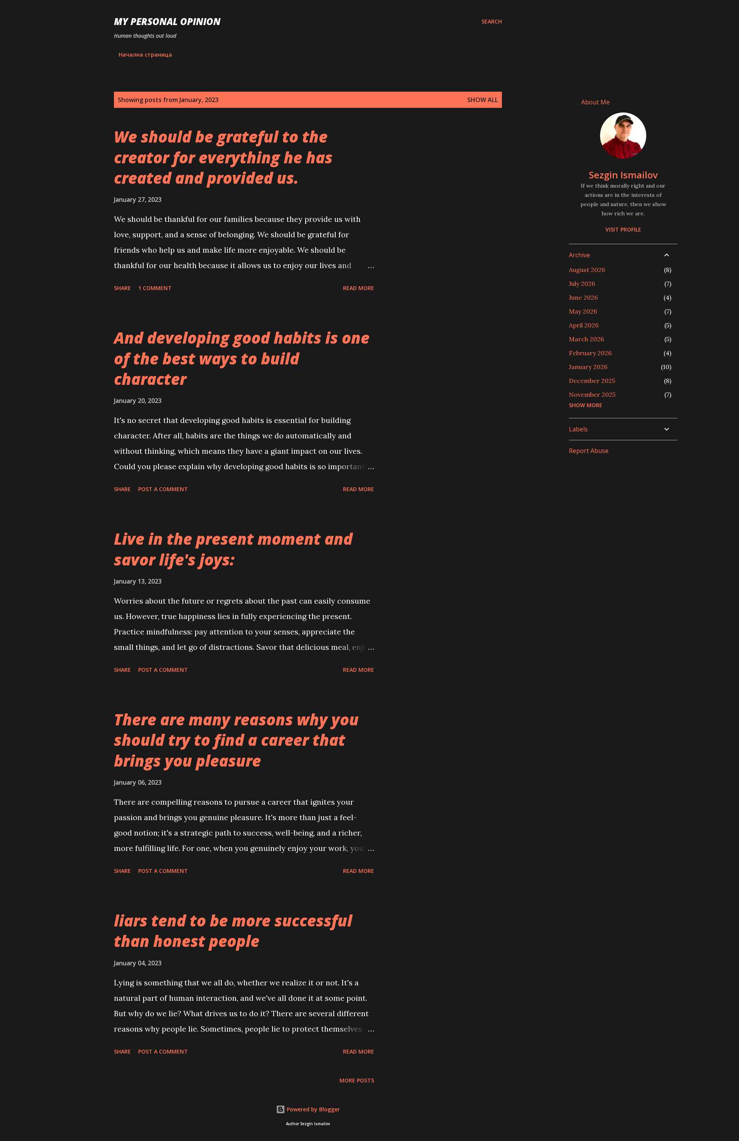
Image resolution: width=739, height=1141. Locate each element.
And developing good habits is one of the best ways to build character (242, 358)
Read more (358, 288)
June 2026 (583, 297)
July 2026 (582, 283)
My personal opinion (167, 21)
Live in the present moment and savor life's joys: (233, 549)
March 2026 (586, 339)
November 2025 (592, 394)
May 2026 (583, 311)
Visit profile (623, 229)
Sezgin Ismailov (623, 174)
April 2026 (584, 325)
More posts (356, 1080)
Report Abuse (589, 450)
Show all (482, 100)
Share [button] (122, 288)
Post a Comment (163, 489)
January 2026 (588, 367)
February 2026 (590, 353)
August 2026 (587, 270)
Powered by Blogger (312, 1109)
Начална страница (145, 54)
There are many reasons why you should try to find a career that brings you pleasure (236, 740)
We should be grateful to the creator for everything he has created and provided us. (223, 157)
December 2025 (592, 380)
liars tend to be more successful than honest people (233, 930)
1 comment (155, 288)
